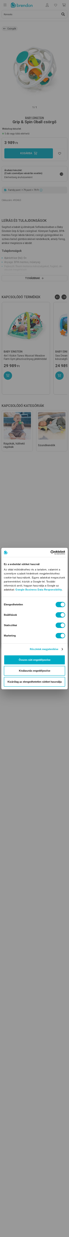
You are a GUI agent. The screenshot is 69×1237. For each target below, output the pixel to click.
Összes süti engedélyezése (34, 659)
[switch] (60, 615)
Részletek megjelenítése (44, 649)
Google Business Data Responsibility (38, 589)
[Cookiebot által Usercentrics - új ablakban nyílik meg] (50, 552)
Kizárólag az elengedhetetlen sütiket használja (35, 681)
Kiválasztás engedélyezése (34, 670)
